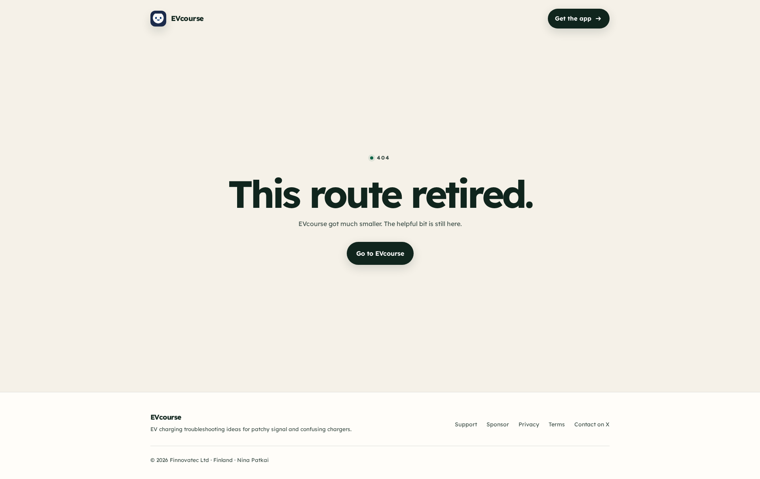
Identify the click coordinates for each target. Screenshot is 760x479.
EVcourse (165, 416)
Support (466, 424)
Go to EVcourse (380, 253)
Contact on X (592, 424)
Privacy (529, 424)
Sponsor (497, 424)
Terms (557, 424)
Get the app (573, 18)
